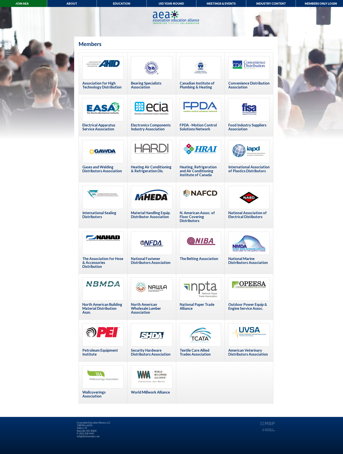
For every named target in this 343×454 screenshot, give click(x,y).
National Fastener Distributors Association (150, 260)
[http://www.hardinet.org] (151, 148)
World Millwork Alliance (150, 392)
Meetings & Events (221, 3)
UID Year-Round (171, 3)
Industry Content (271, 3)
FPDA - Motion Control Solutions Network (198, 127)
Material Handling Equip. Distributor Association (150, 215)
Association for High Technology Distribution (101, 85)
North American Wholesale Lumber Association (146, 308)
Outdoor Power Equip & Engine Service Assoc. (247, 306)
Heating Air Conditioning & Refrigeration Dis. (151, 169)
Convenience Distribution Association (249, 85)
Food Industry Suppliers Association (247, 127)
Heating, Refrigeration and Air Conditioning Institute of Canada (198, 171)
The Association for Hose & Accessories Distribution (102, 262)
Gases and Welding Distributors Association (102, 169)
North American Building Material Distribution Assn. (102, 308)
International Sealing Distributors (99, 215)
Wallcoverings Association (94, 394)
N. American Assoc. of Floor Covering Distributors (197, 217)
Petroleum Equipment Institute (100, 352)
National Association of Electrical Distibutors (247, 215)
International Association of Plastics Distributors (249, 169)
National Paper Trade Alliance (197, 306)
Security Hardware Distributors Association (150, 352)
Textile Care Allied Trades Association (195, 352)
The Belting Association (199, 258)
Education (121, 3)
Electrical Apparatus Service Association (98, 127)
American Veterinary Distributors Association (248, 352)
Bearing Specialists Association (146, 85)
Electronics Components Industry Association (151, 127)
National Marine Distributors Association (248, 260)
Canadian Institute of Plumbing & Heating (197, 85)
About (71, 3)
